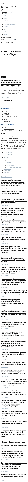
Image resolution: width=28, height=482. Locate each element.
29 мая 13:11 (4, 448)
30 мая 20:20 (4, 255)
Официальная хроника (9, 24)
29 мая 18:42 (4, 387)
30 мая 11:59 (4, 338)
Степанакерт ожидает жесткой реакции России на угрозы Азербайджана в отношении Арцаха (13, 333)
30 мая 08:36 (4, 367)
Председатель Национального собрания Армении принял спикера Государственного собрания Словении (14, 239)
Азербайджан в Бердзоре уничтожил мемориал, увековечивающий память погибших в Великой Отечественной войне (13, 313)
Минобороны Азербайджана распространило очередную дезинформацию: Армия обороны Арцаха (12, 302)
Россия (9, 159)
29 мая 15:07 (4, 427)
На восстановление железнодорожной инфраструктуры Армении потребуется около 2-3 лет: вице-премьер (14, 292)
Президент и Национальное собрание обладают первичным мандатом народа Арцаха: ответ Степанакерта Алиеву (13, 433)
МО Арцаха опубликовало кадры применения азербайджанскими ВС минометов (13, 260)
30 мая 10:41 (4, 359)
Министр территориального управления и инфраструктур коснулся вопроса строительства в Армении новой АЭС (14, 249)
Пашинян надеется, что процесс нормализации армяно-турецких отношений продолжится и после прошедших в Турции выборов (12, 454)
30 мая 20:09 (4, 276)
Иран (8, 161)
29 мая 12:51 (4, 471)
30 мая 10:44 (4, 349)
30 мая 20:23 (4, 234)
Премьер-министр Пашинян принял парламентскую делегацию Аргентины (14, 221)
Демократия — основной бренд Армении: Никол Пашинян (11, 192)
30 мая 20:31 (4, 217)
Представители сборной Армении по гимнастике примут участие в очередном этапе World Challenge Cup (13, 392)
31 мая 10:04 (4, 205)
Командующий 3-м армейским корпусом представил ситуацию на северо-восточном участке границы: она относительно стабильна (13, 182)
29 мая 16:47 (4, 418)
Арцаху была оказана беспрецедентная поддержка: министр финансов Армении (14, 423)
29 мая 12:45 (4, 480)
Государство (7, 26)
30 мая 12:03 (4, 319)
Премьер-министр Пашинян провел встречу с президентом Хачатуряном (13, 363)
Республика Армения (6, 96)
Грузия (9, 162)
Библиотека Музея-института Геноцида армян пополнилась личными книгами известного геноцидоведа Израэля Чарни (11, 83)
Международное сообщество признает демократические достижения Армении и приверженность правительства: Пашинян (14, 465)
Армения (9, 154)
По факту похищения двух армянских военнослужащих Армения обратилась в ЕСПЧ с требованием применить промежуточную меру (14, 382)
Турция (9, 164)
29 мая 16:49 (4, 408)
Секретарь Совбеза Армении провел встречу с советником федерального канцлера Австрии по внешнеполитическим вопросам (13, 211)
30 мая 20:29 (4, 224)
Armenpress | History (9, 129)
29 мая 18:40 (4, 397)
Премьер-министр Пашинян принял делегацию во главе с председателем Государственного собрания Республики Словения (13, 270)
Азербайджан (11, 165)
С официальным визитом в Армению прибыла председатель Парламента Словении (13, 354)
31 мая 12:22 (4, 188)
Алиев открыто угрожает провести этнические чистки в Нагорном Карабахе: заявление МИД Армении (13, 371)
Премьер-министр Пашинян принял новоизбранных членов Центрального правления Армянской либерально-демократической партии (14, 281)
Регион (5, 15)
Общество (6, 18)
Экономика (6, 17)
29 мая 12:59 (4, 460)
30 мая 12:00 (4, 329)
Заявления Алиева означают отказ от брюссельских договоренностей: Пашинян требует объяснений (13, 476)
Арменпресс (7, 127)
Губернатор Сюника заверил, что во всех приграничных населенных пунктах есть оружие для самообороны (14, 443)
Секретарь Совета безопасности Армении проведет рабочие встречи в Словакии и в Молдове (14, 413)
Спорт (5, 21)
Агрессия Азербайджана (14, 167)
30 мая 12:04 (4, 308)
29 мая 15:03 (4, 439)
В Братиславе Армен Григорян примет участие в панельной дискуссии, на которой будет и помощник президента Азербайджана (14, 403)
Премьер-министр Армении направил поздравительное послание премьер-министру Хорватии (14, 324)
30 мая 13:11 (4, 296)
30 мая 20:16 (4, 264)
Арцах (8, 156)
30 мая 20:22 (4, 243)
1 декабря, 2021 (5, 97)
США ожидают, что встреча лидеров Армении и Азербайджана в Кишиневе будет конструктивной (14, 201)
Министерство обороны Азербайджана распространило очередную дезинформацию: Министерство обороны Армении (14, 344)
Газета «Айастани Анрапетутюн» (13, 130)
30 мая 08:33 (4, 376)
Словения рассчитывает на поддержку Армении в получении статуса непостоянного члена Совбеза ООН (14, 229)
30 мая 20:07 (4, 287)
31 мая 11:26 (4, 196)
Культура (6, 20)
